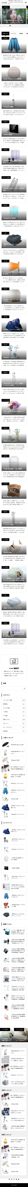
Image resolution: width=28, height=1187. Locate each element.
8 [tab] (17, 25)
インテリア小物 (6, 400)
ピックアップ (13, 33)
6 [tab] (14, 25)
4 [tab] (11, 25)
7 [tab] (16, 25)
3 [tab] (10, 25)
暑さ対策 (6, 7)
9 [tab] (19, 25)
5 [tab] (13, 25)
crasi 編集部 (14, 668)
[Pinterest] (16, 1179)
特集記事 (21, 33)
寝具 (5, 233)
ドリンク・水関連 (6, 177)
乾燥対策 (5, 93)
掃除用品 (5, 372)
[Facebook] (14, 1179)
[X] (11, 1179)
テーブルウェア (6, 66)
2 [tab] (8, 25)
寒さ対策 (5, 483)
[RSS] (18, 1179)
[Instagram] (9, 1179)
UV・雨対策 (5, 539)
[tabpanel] (14, 15)
